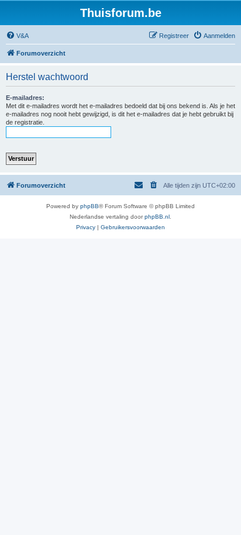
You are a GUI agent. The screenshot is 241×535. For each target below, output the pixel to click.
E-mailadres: (25, 97)
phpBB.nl (157, 216)
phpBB (89, 206)
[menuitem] (17, 36)
